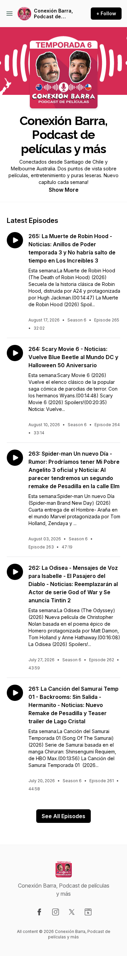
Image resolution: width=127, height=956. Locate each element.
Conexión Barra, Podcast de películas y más (53, 14)
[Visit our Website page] (88, 912)
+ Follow (106, 13)
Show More (64, 189)
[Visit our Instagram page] (55, 912)
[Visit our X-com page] (71, 912)
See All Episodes (63, 816)
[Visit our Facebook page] (39, 912)
